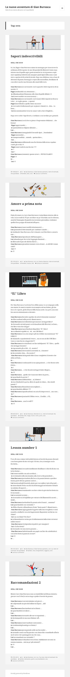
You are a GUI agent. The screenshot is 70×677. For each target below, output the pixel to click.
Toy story (41, 657)
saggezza (46, 550)
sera (31, 173)
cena (34, 550)
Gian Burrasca (29, 172)
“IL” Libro (18, 293)
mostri (33, 415)
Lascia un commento (41, 173)
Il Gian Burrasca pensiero (41, 172)
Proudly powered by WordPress (20, 673)
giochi (32, 659)
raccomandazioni (40, 659)
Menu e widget (62, 10)
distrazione (27, 659)
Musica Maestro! (43, 261)
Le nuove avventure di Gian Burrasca (28, 7)
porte (40, 415)
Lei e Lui (36, 261)
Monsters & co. (38, 414)
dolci (28, 173)
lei (22, 172)
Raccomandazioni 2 (26, 582)
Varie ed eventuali (53, 172)
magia (28, 415)
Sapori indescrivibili (27, 56)
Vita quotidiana (15, 173)
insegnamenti (39, 550)
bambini (24, 173)
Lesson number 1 (24, 448)
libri (25, 415)
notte (37, 415)
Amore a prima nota (26, 204)
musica (29, 263)
